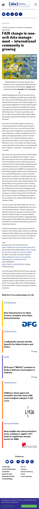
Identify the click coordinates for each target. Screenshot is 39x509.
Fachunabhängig (7, 479)
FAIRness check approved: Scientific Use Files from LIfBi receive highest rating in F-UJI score (18, 396)
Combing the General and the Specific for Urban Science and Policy (18, 344)
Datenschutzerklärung (27, 471)
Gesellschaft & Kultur (9, 469)
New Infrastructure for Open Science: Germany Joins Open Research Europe (18, 315)
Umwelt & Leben (7, 474)
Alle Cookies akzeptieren (29, 506)
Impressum (24, 469)
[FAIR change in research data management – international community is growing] (8, 14)
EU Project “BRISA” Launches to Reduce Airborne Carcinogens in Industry (19, 370)
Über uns (23, 467)
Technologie (6, 467)
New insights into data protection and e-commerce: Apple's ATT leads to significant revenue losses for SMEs (20, 435)
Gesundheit (5, 472)
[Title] (12, 14)
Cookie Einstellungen (26, 476)
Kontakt (23, 474)
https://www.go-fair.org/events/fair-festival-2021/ (18, 247)
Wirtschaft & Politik (8, 476)
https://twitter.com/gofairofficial (13, 264)
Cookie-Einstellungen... (8, 506)
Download (32, 89)
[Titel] (4, 14)
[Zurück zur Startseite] (19, 4)
